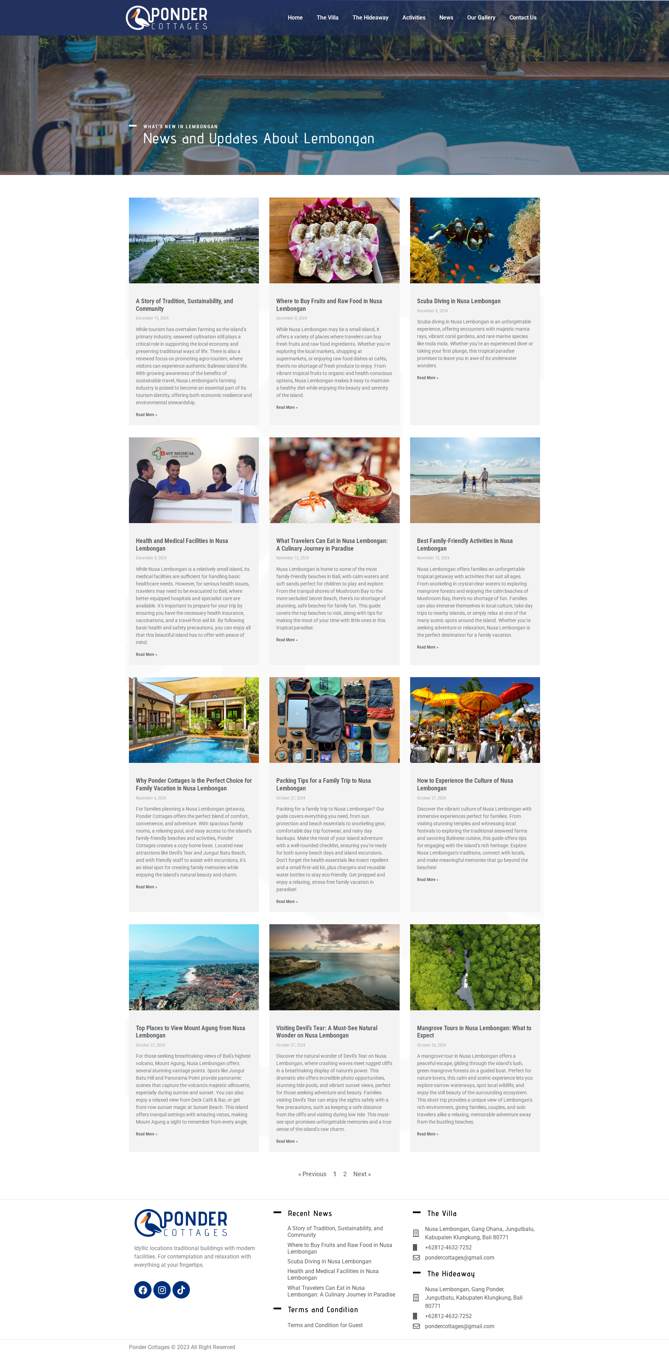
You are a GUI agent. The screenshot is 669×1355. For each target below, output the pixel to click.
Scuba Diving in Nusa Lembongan (459, 301)
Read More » (146, 414)
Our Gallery (481, 17)
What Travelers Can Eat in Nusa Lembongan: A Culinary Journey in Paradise (332, 544)
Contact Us (523, 17)
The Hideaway (371, 17)
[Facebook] (143, 1290)
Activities (413, 17)
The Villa (328, 17)
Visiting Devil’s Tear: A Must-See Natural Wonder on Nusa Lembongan (326, 1031)
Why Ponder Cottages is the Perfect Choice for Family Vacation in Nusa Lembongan (194, 784)
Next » (362, 1174)
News (446, 17)
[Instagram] (162, 1290)
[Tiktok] (181, 1290)
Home (295, 17)
